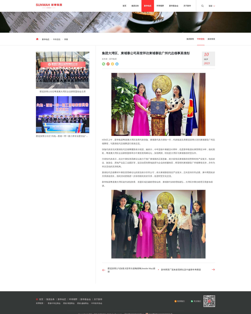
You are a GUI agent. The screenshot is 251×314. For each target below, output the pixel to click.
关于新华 (187, 6)
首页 (124, 6)
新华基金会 (173, 6)
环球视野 (160, 6)
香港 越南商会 (83, 303)
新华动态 (147, 6)
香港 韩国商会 (69, 303)
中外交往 (200, 39)
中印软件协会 (96, 303)
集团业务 (135, 6)
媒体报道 (211, 39)
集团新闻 (190, 39)
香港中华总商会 (54, 303)
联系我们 (181, 301)
